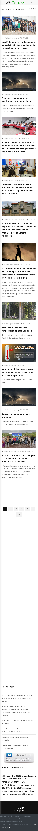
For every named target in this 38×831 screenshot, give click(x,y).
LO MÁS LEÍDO (8, 687)
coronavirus (7, 782)
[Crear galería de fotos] (19, 758)
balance (14, 794)
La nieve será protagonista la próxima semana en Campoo (17, 722)
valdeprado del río (8, 776)
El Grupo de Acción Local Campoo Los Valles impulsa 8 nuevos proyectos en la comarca (18, 458)
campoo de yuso (7, 791)
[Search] (32, 3)
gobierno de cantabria (13, 788)
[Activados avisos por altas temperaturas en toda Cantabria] (19, 311)
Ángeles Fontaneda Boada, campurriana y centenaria (15, 738)
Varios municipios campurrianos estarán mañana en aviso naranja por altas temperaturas (17, 372)
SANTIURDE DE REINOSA (13, 9)
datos (18, 776)
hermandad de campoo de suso (24, 791)
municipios (7, 785)
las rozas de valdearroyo (23, 785)
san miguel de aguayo (28, 776)
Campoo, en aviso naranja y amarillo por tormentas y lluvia (15, 747)
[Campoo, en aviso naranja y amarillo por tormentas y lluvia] (19, 81)
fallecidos (27, 788)
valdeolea (6, 794)
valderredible (21, 779)
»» (19, 514)
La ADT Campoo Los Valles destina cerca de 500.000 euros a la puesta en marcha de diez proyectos (18, 45)
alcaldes (5, 779)
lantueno (12, 779)
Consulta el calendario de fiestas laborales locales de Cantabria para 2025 (16, 730)
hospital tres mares (25, 794)
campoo (30, 779)
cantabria (24, 782)
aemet (17, 782)
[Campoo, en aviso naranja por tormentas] (19, 397)
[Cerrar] (9, 827)
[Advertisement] (19, 493)
